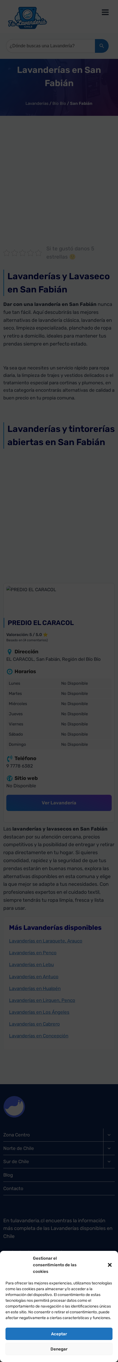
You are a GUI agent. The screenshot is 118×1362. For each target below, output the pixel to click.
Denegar (59, 1349)
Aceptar (59, 1333)
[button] (110, 1265)
